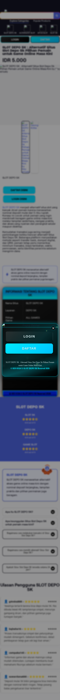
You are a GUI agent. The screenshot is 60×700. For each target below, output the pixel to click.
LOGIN (29, 336)
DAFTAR (29, 348)
